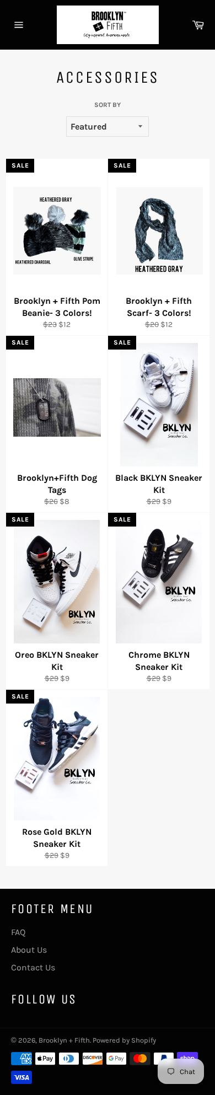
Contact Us (33, 967)
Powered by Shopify (124, 1040)
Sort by (107, 105)
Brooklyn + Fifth (64, 1040)
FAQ (18, 932)
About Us (29, 949)
